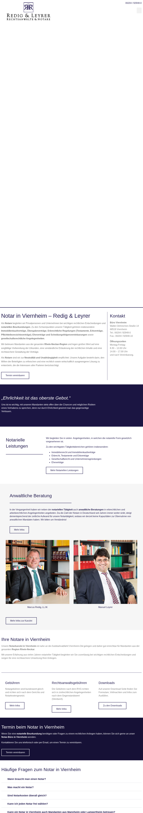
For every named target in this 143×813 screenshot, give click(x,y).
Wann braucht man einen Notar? (26, 779)
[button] (139, 10)
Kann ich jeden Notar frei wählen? (27, 803)
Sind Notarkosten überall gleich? (27, 795)
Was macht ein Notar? (20, 787)
